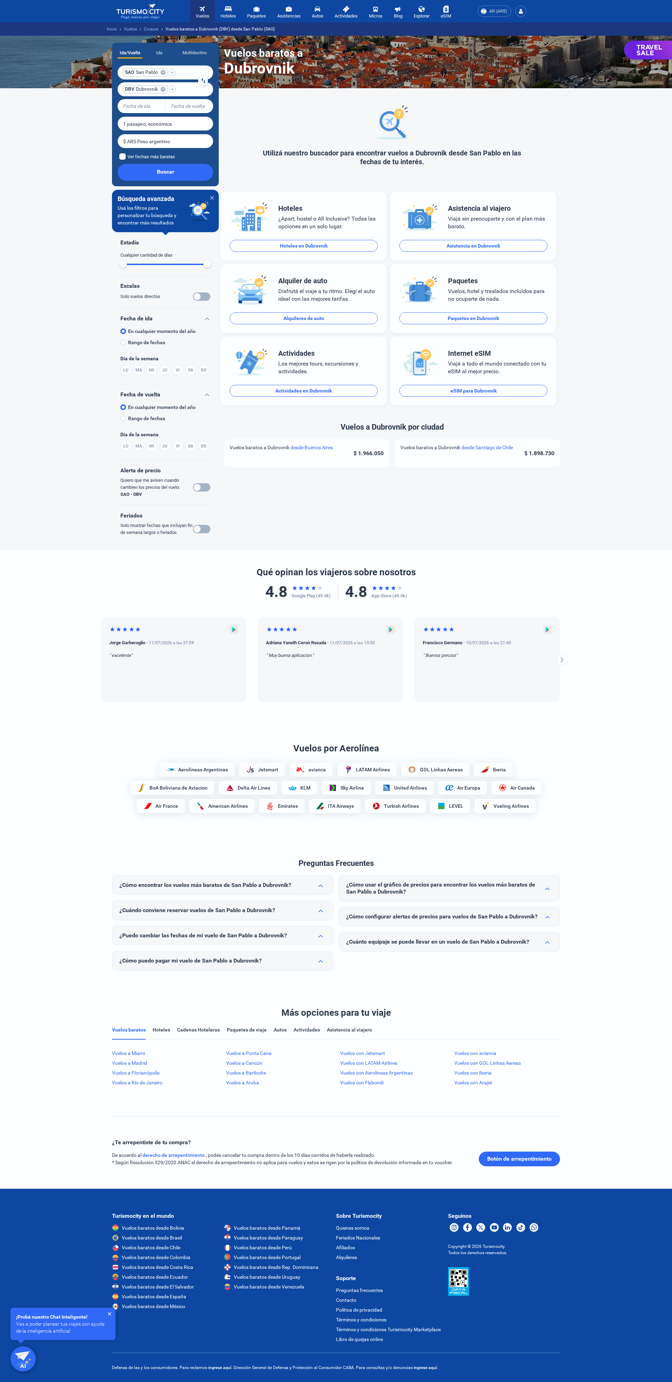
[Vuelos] (140, 11)
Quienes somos (352, 1228)
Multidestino (194, 52)
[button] (520, 11)
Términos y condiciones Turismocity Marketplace (388, 1329)
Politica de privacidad (359, 1310)
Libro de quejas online (359, 1339)
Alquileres (346, 1257)
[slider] (123, 264)
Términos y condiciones (361, 1319)
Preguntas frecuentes (359, 1290)
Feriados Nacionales (358, 1238)
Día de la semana (139, 358)
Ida (159, 52)
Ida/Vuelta (130, 52)
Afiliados (345, 1247)
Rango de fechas (146, 342)
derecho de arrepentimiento (174, 1155)
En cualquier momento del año (162, 331)
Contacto (346, 1300)
